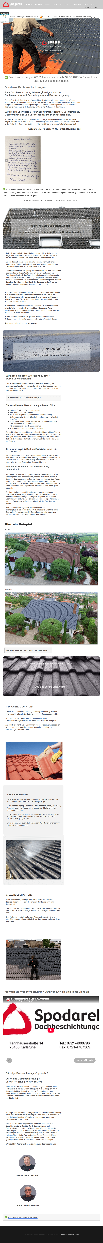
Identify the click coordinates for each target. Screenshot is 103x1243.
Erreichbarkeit (63, 1234)
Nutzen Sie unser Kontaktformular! (23, 1217)
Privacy (77, 1234)
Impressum (71, 1234)
